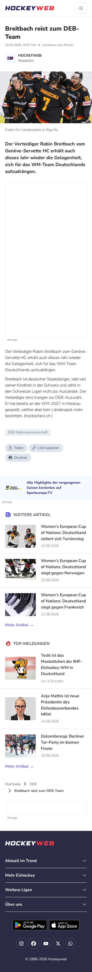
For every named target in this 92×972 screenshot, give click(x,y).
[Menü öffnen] (81, 8)
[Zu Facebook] (34, 943)
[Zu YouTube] (46, 943)
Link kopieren (48, 447)
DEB (33, 784)
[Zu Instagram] (21, 943)
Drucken (20, 457)
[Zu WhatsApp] (70, 943)
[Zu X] (58, 943)
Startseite (12, 784)
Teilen (18, 447)
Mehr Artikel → (19, 625)
